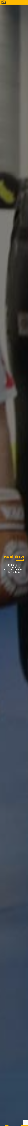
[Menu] (26, 2)
